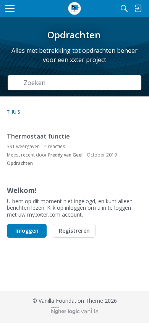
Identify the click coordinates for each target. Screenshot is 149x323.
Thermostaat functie (38, 136)
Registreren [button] (74, 230)
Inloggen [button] (27, 230)
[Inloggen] (138, 8)
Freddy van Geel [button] (65, 155)
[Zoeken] (124, 8)
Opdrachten (20, 163)
